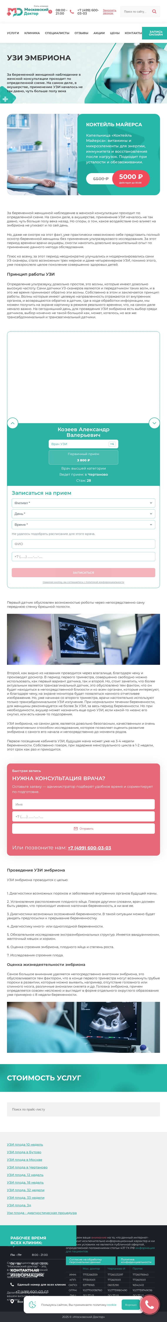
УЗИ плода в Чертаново (27, 1167)
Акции (99, 33)
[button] (112, 444)
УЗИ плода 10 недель (25, 1144)
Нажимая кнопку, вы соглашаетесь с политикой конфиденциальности (83, 582)
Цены (115, 33)
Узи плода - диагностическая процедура (42, 1213)
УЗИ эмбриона (90, 995)
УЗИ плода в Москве (24, 1160)
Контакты (133, 33)
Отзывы (81, 33)
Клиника (32, 33)
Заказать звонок (109, 12)
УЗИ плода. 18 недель (25, 1182)
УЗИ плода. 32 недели (25, 1190)
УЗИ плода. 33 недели (25, 1198)
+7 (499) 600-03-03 (89, 847)
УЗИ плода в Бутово (24, 1152)
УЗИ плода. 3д (19, 1205)
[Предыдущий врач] (12, 423)
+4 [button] (112, 444)
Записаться (83, 572)
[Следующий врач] (154, 423)
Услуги (13, 33)
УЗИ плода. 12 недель (25, 1175)
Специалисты (57, 33)
